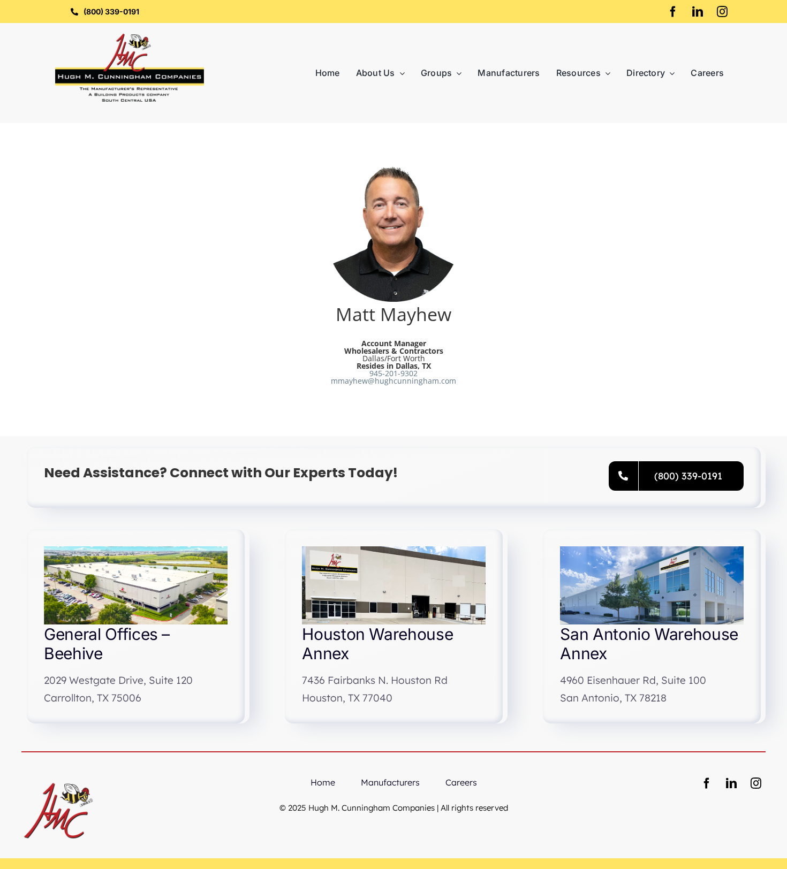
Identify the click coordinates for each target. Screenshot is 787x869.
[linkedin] (697, 11)
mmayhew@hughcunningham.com (393, 381)
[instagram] (722, 11)
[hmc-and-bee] (58, 777)
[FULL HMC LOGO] (129, 37)
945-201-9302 (393, 373)
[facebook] (673, 11)
